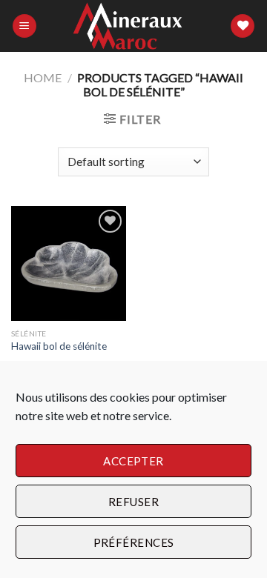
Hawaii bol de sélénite (59, 346)
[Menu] (24, 26)
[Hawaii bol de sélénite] (68, 263)
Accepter (133, 461)
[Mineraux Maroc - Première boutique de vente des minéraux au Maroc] (134, 26)
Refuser (133, 501)
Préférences (133, 542)
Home (43, 77)
